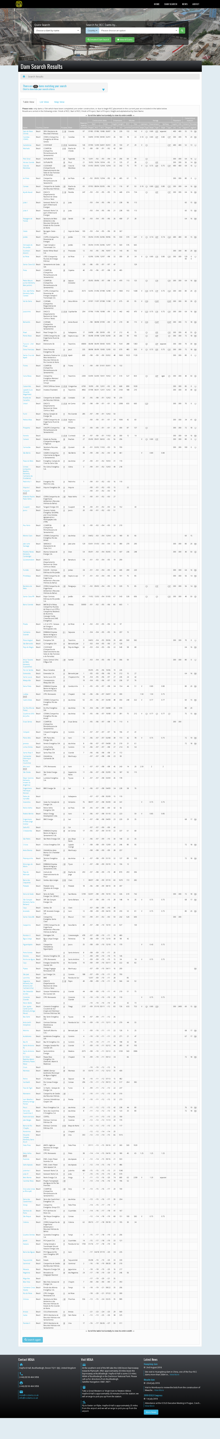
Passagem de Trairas (27, 219)
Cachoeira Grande (26, 633)
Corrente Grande (26, 998)
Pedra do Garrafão (26, 797)
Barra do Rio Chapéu (27, 1127)
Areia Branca (27, 850)
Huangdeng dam (151, 1364)
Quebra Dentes (29, 1235)
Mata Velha (27, 1153)
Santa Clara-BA (28, 917)
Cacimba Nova (28, 1181)
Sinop (25, 1205)
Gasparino (27, 925)
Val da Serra (27, 301)
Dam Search (170, 4)
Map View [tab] (59, 101)
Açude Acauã (27, 192)
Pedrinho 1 (27, 481)
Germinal (26, 1263)
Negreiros (26, 1273)
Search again (34, 1339)
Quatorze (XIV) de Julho (28, 714)
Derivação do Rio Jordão (27, 246)
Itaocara (26, 1244)
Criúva (25, 844)
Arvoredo (26, 911)
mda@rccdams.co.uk (28, 1395)
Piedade (26, 886)
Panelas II (26, 1323)
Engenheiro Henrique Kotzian (27, 790)
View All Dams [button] (125, 39)
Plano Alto (27, 738)
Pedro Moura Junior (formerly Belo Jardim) (29, 282)
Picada (25, 624)
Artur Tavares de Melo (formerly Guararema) (28, 663)
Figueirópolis (27, 944)
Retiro (25, 1079)
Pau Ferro (26, 525)
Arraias (25, 1312)
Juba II (25, 210)
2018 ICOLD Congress (153, 1395)
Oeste (25, 231)
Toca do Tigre (27, 1088)
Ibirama (26, 956)
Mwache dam (149, 1379)
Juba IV (25, 1174)
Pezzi (25, 1107)
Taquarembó (27, 1260)
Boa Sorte (26, 1017)
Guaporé (26, 507)
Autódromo (27, 1036)
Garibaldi (26, 1082)
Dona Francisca (28, 349)
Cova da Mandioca (26, 167)
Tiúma (25, 365)
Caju (25, 963)
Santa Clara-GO (29, 264)
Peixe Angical (28, 640)
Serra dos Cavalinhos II (28, 1112)
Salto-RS (26, 827)
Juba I (25, 202)
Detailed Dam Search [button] (99, 39)
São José (26, 974)
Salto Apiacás (28, 1165)
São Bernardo (28, 643)
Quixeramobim (28, 560)
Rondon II (26, 935)
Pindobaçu (27, 576)
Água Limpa (27, 939)
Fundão (26, 570)
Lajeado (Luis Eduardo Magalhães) (28, 392)
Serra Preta (27, 686)
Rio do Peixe (27, 1293)
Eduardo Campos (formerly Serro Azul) (28, 1138)
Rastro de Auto (28, 1117)
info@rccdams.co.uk (28, 1398)
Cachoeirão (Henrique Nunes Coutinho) (27, 759)
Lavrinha (26, 978)
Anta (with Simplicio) (27, 1023)
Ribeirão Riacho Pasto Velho (29, 497)
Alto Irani (26, 766)
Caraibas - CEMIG (26, 138)
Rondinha (27, 1131)
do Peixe (26, 256)
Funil (25, 414)
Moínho (26, 1030)
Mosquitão (27, 680)
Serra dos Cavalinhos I (27, 1200)
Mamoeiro (26, 1093)
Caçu (25, 908)
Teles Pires (27, 1145)
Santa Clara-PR (28, 596)
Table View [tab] (28, 101)
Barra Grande (28, 604)
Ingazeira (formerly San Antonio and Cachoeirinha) (28, 984)
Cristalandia (27, 831)
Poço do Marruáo (26, 873)
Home (157, 4)
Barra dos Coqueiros (26, 881)
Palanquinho (28, 858)
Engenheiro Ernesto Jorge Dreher (28, 821)
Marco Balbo (27, 1003)
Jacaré (25, 1240)
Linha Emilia (28, 747)
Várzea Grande (28, 162)
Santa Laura (27, 677)
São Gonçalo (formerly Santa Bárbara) (28, 902)
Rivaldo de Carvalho (27, 399)
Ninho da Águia (29, 959)
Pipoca (25, 968)
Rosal (25, 332)
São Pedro (26, 839)
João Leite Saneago (26, 545)
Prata (25, 270)
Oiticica (26, 1299)
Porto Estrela (27, 952)
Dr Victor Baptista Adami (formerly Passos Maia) (29, 1060)
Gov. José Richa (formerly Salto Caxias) (28, 293)
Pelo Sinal (26, 159)
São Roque (27, 1216)
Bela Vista (26, 1282)
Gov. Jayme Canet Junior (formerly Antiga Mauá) (29, 1010)
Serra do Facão (28, 894)
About (195, 4)
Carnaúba (26, 447)
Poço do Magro (28, 647)
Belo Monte (27, 1177)
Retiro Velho (27, 808)
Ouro (25, 1067)
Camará (26, 439)
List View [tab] (44, 101)
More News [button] (151, 1412)
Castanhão (27, 386)
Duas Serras (27, 722)
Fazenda (26, 1159)
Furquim (26, 491)
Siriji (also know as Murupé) (29, 1190)
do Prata (26, 178)
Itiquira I (26, 487)
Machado (26, 148)
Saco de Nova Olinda (28, 132)
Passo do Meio (28, 461)
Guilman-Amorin (26, 252)
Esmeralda (27, 673)
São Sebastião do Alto (28, 992)
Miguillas (26, 1278)
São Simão (27, 772)
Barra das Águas (29, 1252)
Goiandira (26, 802)
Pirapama (26, 428)
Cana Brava (27, 376)
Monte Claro (27, 536)
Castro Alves (27, 700)
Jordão (25, 237)
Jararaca (26, 743)
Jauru (25, 510)
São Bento (26, 453)
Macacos (26, 1269)
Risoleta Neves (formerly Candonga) (28, 554)
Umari (25, 403)
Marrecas (26, 1071)
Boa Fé (25, 1042)
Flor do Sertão (28, 670)
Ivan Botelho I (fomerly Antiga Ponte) (28, 1101)
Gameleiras (27, 145)
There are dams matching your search (45, 87)
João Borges (27, 1120)
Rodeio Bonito (28, 814)
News (185, 4)
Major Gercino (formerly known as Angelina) (28, 781)
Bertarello (26, 322)
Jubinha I (26, 1170)
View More (174, 1374)
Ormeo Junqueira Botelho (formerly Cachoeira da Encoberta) (28, 472)
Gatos (25, 1315)
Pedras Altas (27, 420)
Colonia (26, 1222)
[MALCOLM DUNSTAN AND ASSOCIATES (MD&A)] (19, 4)
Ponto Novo (27, 336)
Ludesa (25, 694)
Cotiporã (26, 732)
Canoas (25, 186)
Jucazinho (27, 311)
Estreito (26, 435)
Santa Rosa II (28, 753)
